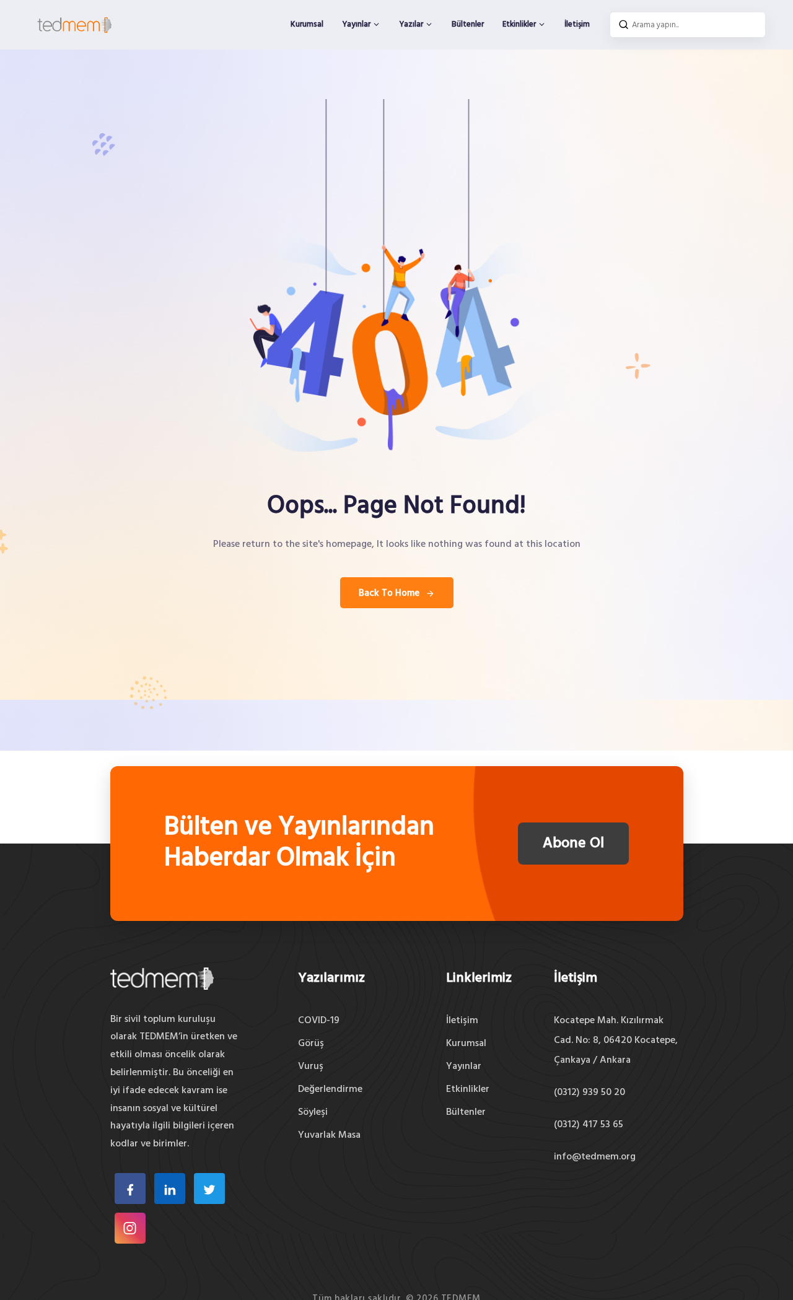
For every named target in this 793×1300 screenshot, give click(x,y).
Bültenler (468, 24)
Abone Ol (573, 843)
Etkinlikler (520, 24)
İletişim (577, 24)
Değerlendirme (330, 1089)
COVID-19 (319, 1021)
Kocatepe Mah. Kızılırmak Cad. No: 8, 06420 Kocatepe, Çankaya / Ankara (616, 1040)
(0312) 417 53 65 (588, 1125)
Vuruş (310, 1066)
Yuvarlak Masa (329, 1135)
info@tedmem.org (595, 1157)
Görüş (311, 1044)
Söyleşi (313, 1112)
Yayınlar (357, 24)
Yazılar (412, 24)
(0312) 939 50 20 (589, 1092)
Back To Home (389, 593)
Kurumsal (307, 24)
